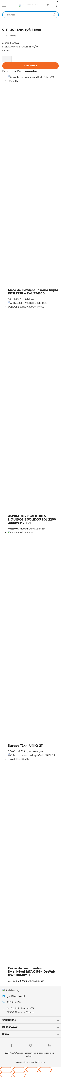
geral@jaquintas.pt (16, 996)
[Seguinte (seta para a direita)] (19, 1074)
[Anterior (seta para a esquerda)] (6, 1074)
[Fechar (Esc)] (45, 1069)
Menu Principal (4, 6)
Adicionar (30, 66)
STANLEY (14, 42)
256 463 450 (14, 1002)
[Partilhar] (32, 1069)
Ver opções (38, 751)
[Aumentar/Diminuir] (6, 1069)
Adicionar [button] (29, 299)
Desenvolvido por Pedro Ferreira (30, 1062)
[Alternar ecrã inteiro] (19, 1069)
